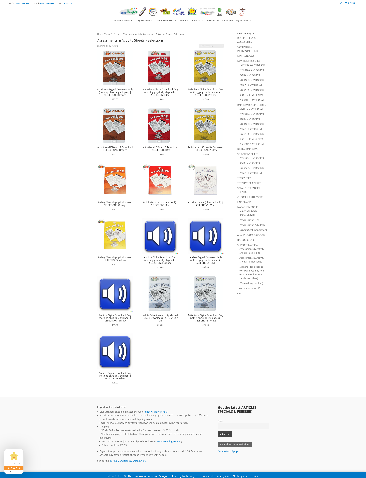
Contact (196, 20)
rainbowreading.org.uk (156, 411)
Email (220, 421)
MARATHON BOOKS (247, 207)
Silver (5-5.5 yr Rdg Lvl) (251, 108)
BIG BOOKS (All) (245, 239)
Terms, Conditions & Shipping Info (128, 460)
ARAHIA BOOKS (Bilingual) (251, 235)
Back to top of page (228, 451)
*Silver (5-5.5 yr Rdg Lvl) (252, 64)
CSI (239, 293)
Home (100, 34)
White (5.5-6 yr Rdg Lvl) (251, 69)
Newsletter (213, 20)
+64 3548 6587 (47, 3)
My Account (242, 20)
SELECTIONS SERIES (247, 154)
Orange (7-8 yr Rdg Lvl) (251, 79)
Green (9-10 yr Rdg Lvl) (251, 89)
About (183, 20)
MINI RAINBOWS (245, 55)
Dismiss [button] (254, 476)
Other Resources (165, 20)
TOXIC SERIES (244, 178)
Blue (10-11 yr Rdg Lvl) (251, 94)
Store (107, 34)
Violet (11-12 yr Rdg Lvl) (251, 99)
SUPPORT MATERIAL (248, 245)
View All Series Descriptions (235, 444)
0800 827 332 (23, 3)
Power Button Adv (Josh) (252, 225)
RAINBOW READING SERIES (251, 105)
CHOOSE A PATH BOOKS (250, 197)
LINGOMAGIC (244, 202)
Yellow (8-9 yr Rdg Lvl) (250, 84)
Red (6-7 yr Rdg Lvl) (249, 74)
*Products (117, 34)
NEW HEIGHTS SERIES (248, 60)
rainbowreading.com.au (168, 441)
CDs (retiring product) (251, 283)
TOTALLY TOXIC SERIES (249, 183)
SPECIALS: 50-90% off (248, 288)
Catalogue (227, 20)
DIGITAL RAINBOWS (247, 149)
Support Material (132, 34)
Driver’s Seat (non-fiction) (253, 230)
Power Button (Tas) (249, 220)
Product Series (122, 20)
